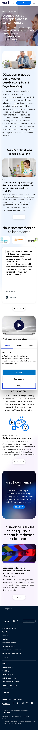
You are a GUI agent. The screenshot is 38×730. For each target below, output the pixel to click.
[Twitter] (27, 704)
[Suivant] (23, 217)
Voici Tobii (5, 632)
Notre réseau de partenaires (11, 650)
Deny (19, 385)
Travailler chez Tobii (9, 685)
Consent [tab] (7, 345)
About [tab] (31, 345)
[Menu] (34, 3)
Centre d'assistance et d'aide (11, 653)
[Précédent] (15, 217)
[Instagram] (23, 703)
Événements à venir (8, 646)
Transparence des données (11, 682)
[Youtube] (32, 703)
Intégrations (8, 609)
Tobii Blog (5, 671)
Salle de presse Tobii (9, 678)
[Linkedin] (18, 703)
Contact (5, 657)
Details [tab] (19, 345)
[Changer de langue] (14, 621)
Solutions (5, 635)
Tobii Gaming (6, 674)
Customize (18, 379)
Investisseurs (6, 667)
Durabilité (5, 692)
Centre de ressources (9, 643)
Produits (5, 639)
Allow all (19, 372)
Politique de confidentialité (11, 711)
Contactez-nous (24, 3)
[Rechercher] (18, 621)
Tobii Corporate (27, 621)
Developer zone (7, 689)
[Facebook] (14, 703)
